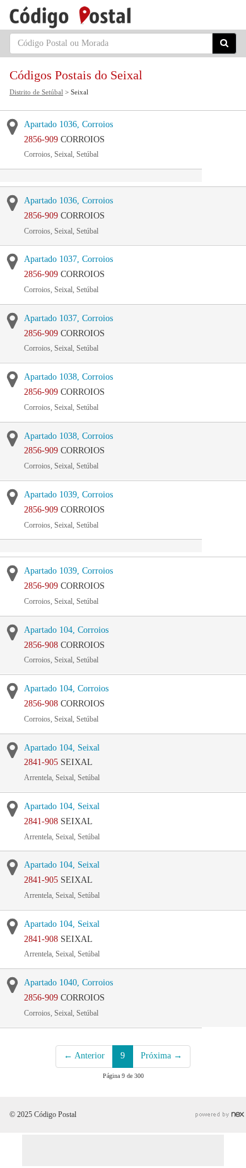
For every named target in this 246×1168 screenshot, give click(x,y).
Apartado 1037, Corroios (68, 259)
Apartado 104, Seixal (62, 747)
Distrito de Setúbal (36, 92)
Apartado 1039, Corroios (68, 494)
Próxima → (161, 1055)
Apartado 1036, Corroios (68, 124)
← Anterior (84, 1055)
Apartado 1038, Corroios (68, 377)
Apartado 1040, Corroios (68, 982)
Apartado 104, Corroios (66, 630)
